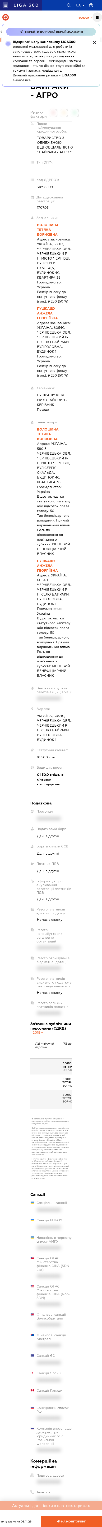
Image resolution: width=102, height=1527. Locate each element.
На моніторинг (73, 1521)
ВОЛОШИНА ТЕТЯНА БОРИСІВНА (48, 229)
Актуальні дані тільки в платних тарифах (51, 1506)
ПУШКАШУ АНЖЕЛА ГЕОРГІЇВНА (47, 313)
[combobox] (38, 1032)
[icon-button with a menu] (97, 17)
